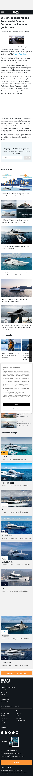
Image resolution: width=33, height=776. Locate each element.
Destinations (4, 718)
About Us (3, 690)
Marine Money (5, 47)
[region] (16, 388)
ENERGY (5, 588)
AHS (3, 509)
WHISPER (5, 636)
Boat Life (3, 720)
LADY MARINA (7, 562)
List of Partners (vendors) (8, 400)
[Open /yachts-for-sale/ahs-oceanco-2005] (16, 498)
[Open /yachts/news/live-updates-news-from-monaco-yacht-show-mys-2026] (16, 182)
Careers (3, 694)
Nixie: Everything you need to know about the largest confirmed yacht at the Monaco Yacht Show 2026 (16, 327)
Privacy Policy (5, 702)
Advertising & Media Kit (8, 687)
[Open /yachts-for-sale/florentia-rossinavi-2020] (16, 651)
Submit (27, 157)
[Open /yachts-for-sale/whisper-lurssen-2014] (16, 625)
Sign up (16, 762)
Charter (3, 715)
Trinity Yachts (6, 538)
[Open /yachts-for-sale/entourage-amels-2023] (16, 446)
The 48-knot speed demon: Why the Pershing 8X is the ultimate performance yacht (24, 413)
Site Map (18, 718)
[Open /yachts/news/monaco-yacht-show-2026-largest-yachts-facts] (16, 209)
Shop (17, 715)
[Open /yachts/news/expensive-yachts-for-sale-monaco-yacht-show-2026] (16, 261)
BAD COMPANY (7, 536)
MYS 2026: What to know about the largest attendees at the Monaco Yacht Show (15, 221)
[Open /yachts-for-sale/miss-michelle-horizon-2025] (16, 472)
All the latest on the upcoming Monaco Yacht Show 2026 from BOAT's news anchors (16, 195)
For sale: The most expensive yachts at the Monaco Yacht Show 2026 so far (15, 274)
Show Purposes (16, 408)
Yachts (3, 711)
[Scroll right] (30, 350)
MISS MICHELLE (8, 483)
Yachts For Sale (5, 713)
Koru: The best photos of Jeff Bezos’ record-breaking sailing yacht (11, 355)
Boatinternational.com (8, 63)
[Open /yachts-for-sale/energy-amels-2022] (16, 577)
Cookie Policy (5, 699)
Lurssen (4, 639)
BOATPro (18, 713)
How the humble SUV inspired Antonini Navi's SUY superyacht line (24, 423)
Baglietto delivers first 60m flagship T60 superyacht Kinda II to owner (14, 300)
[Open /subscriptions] (12, 742)
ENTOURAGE (7, 457)
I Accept (17, 404)
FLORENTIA (6, 662)
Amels (3, 459)
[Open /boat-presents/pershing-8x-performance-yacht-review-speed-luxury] (8, 413)
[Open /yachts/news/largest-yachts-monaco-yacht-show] (16, 235)
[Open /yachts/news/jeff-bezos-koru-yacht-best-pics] (11, 345)
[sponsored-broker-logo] (4, 454)
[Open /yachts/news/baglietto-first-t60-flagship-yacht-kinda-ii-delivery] (16, 288)
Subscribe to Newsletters (16, 673)
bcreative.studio (21, 720)
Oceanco (4, 512)
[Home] (16, 12)
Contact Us (4, 692)
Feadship (4, 565)
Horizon (4, 486)
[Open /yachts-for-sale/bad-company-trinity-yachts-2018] (16, 525)
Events (18, 711)
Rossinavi (4, 665)
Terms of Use (4, 697)
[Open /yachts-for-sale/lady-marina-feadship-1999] (16, 551)
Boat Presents (5, 723)
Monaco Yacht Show (19, 54)
